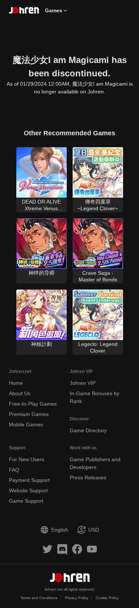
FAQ (14, 470)
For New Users (26, 459)
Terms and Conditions (38, 598)
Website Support (28, 490)
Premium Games (29, 414)
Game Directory (88, 430)
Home (16, 383)
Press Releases (88, 477)
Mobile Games (26, 424)
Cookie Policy (107, 598)
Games (53, 10)
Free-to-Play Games (33, 404)
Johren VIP (83, 383)
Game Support (26, 501)
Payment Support (29, 480)
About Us (19, 393)
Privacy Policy (76, 598)
